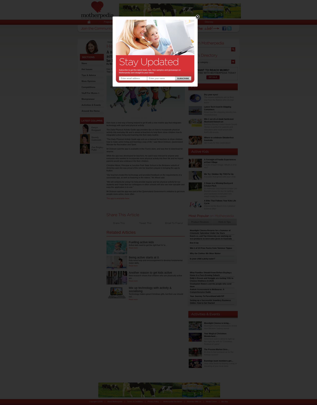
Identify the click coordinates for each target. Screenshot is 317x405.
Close (197, 17)
